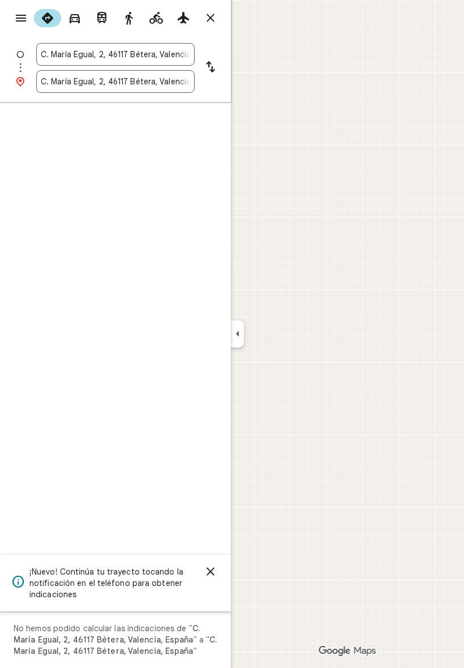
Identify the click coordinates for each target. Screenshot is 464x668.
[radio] (47, 18)
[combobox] (115, 54)
